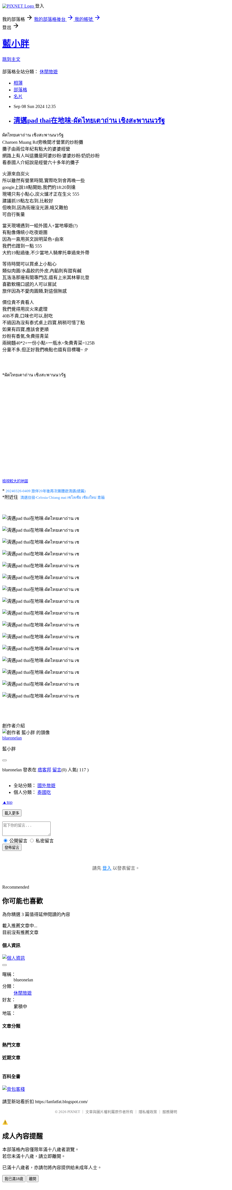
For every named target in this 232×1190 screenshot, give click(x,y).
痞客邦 (44, 769)
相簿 (18, 83)
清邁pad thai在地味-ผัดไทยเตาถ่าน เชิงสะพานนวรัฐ (89, 120)
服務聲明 (169, 1112)
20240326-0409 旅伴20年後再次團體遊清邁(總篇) (45, 491)
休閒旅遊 (49, 71)
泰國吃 (44, 792)
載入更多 (12, 813)
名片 (18, 96)
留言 (56, 769)
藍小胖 (15, 44)
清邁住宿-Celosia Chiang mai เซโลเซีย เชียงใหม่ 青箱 (62, 497)
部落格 (20, 89)
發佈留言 (12, 847)
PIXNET (73, 1112)
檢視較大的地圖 (15, 481)
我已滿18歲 (14, 1179)
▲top (7, 802)
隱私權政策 (148, 1112)
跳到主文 (11, 59)
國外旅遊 (46, 785)
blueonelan (12, 738)
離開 (32, 1179)
